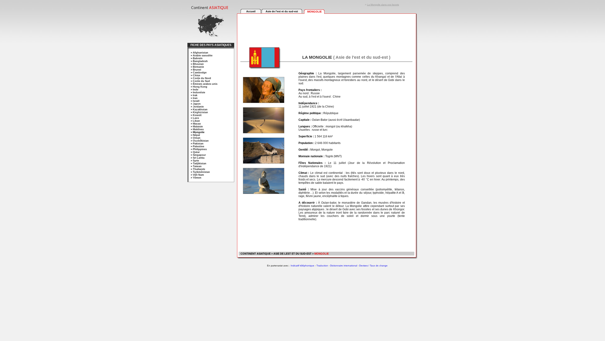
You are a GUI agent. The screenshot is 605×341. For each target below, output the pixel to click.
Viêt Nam (198, 174)
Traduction (322, 265)
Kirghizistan (200, 112)
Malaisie (198, 126)
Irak (195, 95)
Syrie (196, 160)
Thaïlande (199, 169)
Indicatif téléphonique (302, 265)
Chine (196, 75)
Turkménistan (201, 171)
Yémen (197, 177)
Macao (197, 123)
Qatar (196, 152)
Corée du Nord (202, 78)
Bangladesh (200, 61)
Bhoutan (198, 64)
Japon (197, 103)
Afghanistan (200, 52)
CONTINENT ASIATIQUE (255, 253)
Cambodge (200, 72)
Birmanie (198, 66)
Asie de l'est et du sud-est (282, 11)
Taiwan (197, 166)
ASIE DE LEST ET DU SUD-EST (292, 253)
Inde (195, 89)
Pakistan (198, 143)
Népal (196, 135)
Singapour (199, 154)
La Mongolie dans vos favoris (383, 4)
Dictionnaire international (343, 265)
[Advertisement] (326, 27)
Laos (196, 118)
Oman (196, 137)
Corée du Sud (201, 81)
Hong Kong (200, 86)
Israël (196, 100)
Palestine (198, 146)
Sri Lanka (198, 157)
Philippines (200, 149)
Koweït (197, 115)
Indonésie (199, 92)
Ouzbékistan (201, 140)
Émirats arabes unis (205, 83)
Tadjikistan (199, 163)
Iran (195, 98)
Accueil (250, 11)
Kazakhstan (200, 109)
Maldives (198, 129)
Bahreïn (198, 58)
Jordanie (198, 106)
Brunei (197, 69)
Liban (196, 120)
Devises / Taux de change (373, 265)
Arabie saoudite (202, 55)
